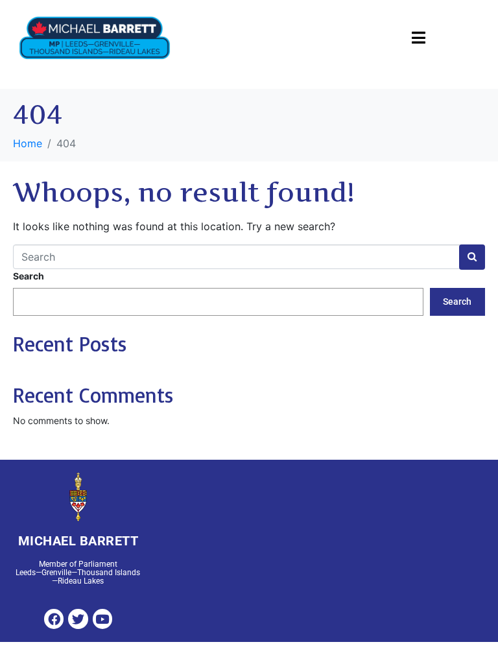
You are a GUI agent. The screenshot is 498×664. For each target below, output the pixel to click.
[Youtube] (102, 618)
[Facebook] (54, 618)
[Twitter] (78, 618)
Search (28, 275)
